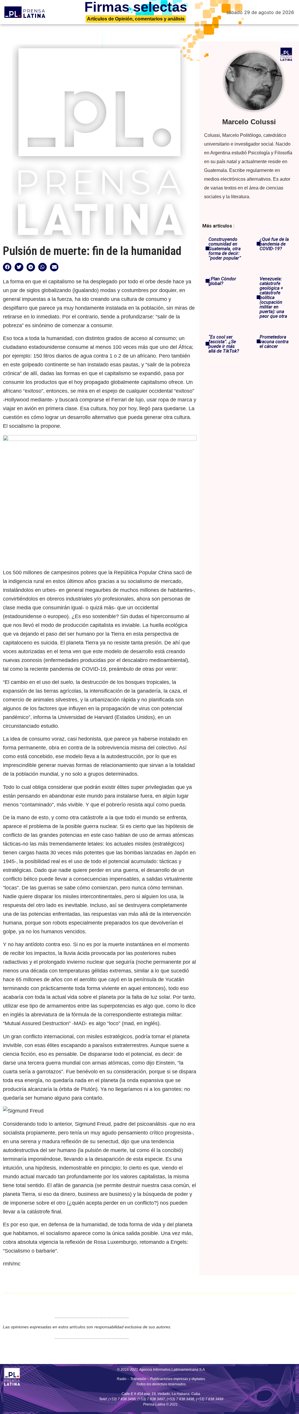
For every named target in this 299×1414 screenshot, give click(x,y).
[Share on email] (54, 267)
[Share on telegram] (31, 267)
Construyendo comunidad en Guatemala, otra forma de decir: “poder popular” (224, 249)
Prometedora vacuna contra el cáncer (274, 341)
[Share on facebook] (7, 267)
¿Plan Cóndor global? (222, 281)
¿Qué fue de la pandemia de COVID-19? (274, 244)
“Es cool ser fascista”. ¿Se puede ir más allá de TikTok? (223, 344)
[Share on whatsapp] (42, 267)
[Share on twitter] (19, 267)
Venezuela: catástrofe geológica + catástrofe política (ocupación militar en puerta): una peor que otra (273, 297)
